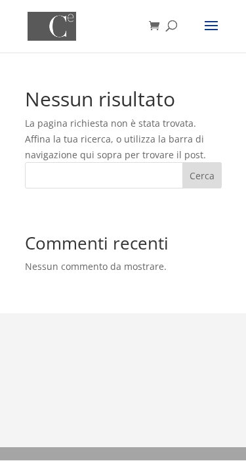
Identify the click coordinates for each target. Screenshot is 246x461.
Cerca (202, 175)
